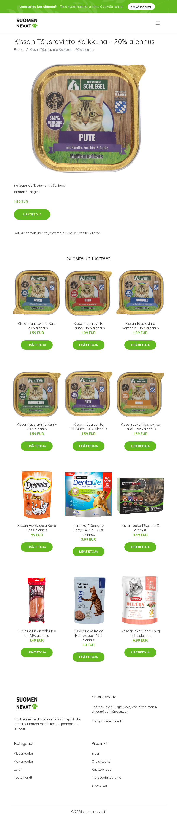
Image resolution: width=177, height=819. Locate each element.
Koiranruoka (23, 761)
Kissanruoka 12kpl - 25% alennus (140, 527)
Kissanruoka (23, 753)
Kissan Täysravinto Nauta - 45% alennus (88, 325)
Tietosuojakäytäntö (106, 777)
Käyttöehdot (101, 769)
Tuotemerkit (42, 185)
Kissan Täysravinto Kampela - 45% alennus (140, 325)
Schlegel (59, 185)
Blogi (96, 753)
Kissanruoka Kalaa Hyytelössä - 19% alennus (88, 635)
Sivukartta (99, 785)
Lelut (17, 769)
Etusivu (19, 50)
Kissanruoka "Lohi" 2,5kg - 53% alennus (140, 633)
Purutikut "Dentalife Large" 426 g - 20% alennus (88, 530)
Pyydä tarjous (141, 6)
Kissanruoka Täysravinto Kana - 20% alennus (140, 426)
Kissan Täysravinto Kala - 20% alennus (37, 325)
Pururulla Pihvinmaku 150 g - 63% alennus (36, 633)
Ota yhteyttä (101, 761)
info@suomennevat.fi (108, 721)
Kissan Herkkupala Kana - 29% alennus (36, 527)
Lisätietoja (32, 214)
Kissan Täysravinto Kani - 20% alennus (37, 426)
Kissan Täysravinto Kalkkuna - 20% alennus (88, 426)
